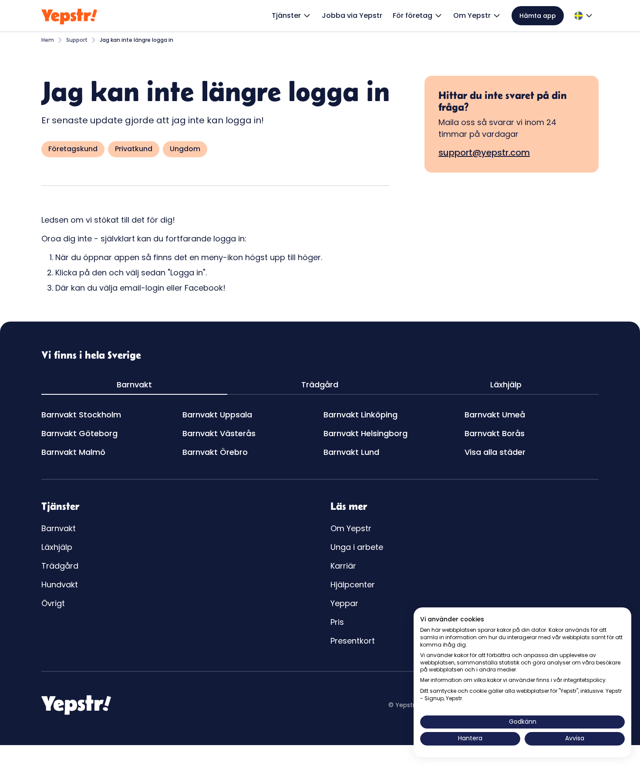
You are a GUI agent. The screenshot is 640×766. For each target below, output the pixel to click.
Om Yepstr (350, 528)
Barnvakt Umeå (495, 414)
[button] (291, 15)
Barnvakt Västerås (219, 433)
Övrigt (53, 603)
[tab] (134, 385)
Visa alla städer (495, 452)
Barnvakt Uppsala (217, 414)
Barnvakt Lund (351, 452)
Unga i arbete (356, 547)
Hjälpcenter (352, 584)
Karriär (343, 565)
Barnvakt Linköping (360, 414)
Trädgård (59, 565)
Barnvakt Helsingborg (365, 433)
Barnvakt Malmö (73, 452)
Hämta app (537, 15)
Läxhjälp (56, 547)
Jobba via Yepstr (352, 15)
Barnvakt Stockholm (81, 414)
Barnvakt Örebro (215, 452)
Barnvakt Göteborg (79, 433)
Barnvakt (58, 528)
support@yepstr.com (484, 152)
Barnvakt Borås (495, 433)
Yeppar (344, 603)
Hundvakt (59, 584)
